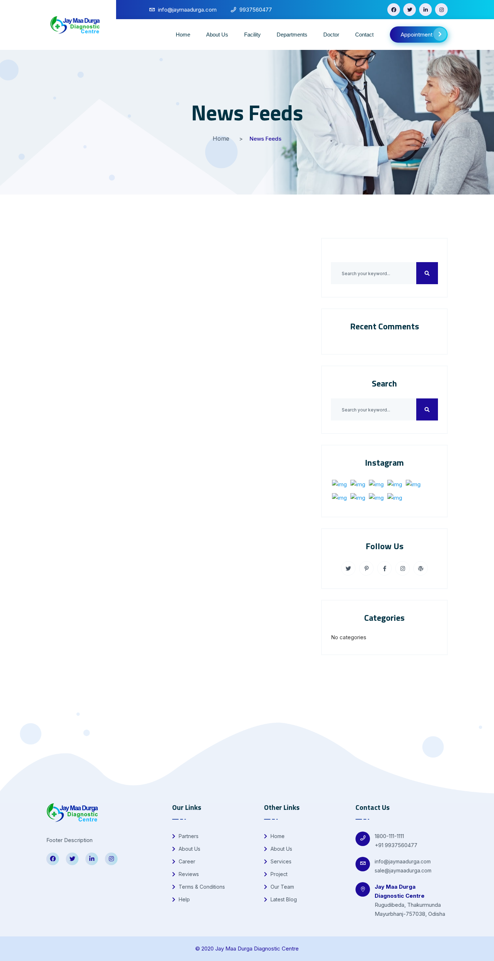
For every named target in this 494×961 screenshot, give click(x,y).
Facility (252, 34)
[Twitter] (409, 9)
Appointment (417, 34)
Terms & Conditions (201, 887)
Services (280, 861)
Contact (364, 34)
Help (183, 899)
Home (183, 34)
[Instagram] (441, 9)
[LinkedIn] (425, 9)
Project (278, 874)
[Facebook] (393, 9)
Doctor (331, 34)
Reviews (188, 874)
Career (186, 861)
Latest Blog (283, 899)
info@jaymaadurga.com (403, 861)
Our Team (281, 887)
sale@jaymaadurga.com (403, 870)
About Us (217, 34)
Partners (188, 836)
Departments (292, 34)
